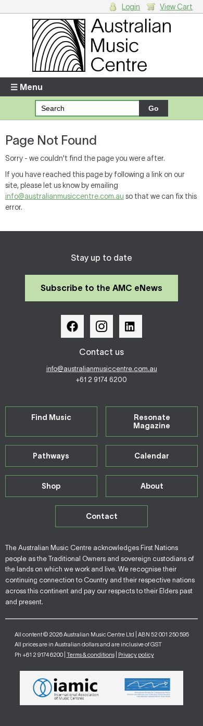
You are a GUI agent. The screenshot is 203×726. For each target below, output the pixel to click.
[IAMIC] (65, 688)
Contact (102, 516)
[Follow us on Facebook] (72, 326)
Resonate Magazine (151, 421)
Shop (51, 486)
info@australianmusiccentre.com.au (64, 196)
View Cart (176, 7)
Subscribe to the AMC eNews (101, 287)
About (152, 486)
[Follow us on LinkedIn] (130, 326)
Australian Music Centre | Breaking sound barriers (101, 45)
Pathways (51, 456)
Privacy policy (136, 655)
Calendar (151, 456)
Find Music (51, 417)
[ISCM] (147, 688)
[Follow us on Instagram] (101, 326)
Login (131, 7)
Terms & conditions (91, 655)
